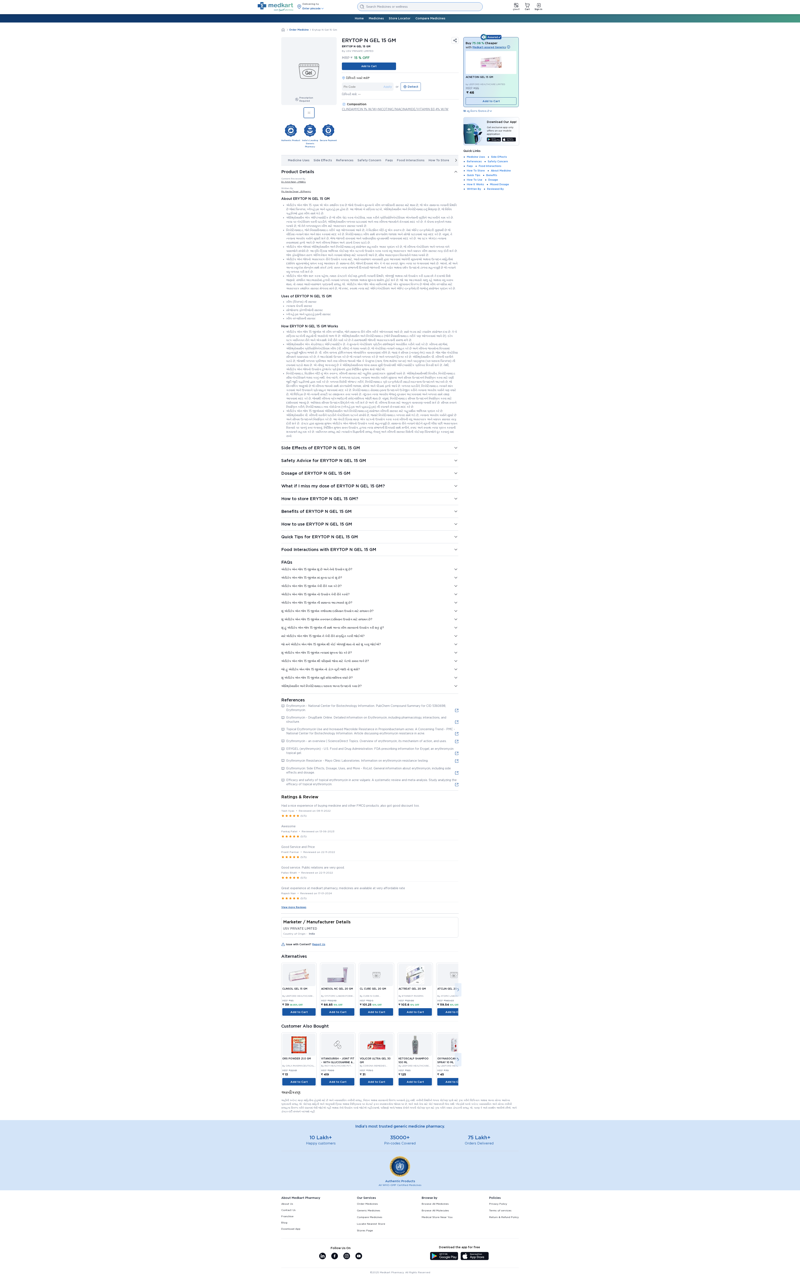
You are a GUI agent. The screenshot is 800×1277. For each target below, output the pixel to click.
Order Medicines (367, 1203)
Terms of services (500, 1210)
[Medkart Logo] (275, 6)
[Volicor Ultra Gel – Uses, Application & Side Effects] (376, 1045)
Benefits (491, 175)
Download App (290, 1228)
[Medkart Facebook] (334, 1256)
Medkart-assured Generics (489, 47)
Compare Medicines (430, 18)
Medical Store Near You (437, 1217)
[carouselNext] (456, 160)
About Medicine (501, 170)
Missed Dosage (499, 184)
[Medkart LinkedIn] (322, 1256)
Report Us (318, 944)
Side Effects (323, 160)
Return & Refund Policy (504, 1217)
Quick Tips (473, 175)
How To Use (474, 179)
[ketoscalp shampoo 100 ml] (415, 1045)
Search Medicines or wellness (387, 6)
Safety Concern (369, 160)
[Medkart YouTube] (358, 1256)
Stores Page (365, 1230)
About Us (287, 1203)
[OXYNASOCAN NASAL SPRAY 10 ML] (454, 1045)
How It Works (475, 184)
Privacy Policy (498, 1203)
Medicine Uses (298, 160)
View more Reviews (293, 907)
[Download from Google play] (494, 140)
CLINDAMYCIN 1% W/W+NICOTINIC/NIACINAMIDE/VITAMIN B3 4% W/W (395, 109)
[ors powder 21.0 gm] (299, 1045)
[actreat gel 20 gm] (415, 975)
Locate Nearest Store (371, 1223)
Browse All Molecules (435, 1210)
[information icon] (508, 47)
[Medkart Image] (376, 975)
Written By (474, 188)
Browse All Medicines (435, 1203)
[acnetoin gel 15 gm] (491, 62)
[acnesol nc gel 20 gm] (337, 975)
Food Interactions (410, 160)
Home (359, 18)
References (344, 160)
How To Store (439, 160)
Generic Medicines (368, 1210)
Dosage (493, 179)
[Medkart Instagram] (346, 1256)
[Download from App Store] (509, 140)
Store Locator (399, 18)
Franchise (287, 1216)
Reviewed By (495, 188)
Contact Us (288, 1210)
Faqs (389, 160)
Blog (284, 1222)
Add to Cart (369, 66)
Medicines (376, 18)
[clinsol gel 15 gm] (299, 975)
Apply (387, 86)
